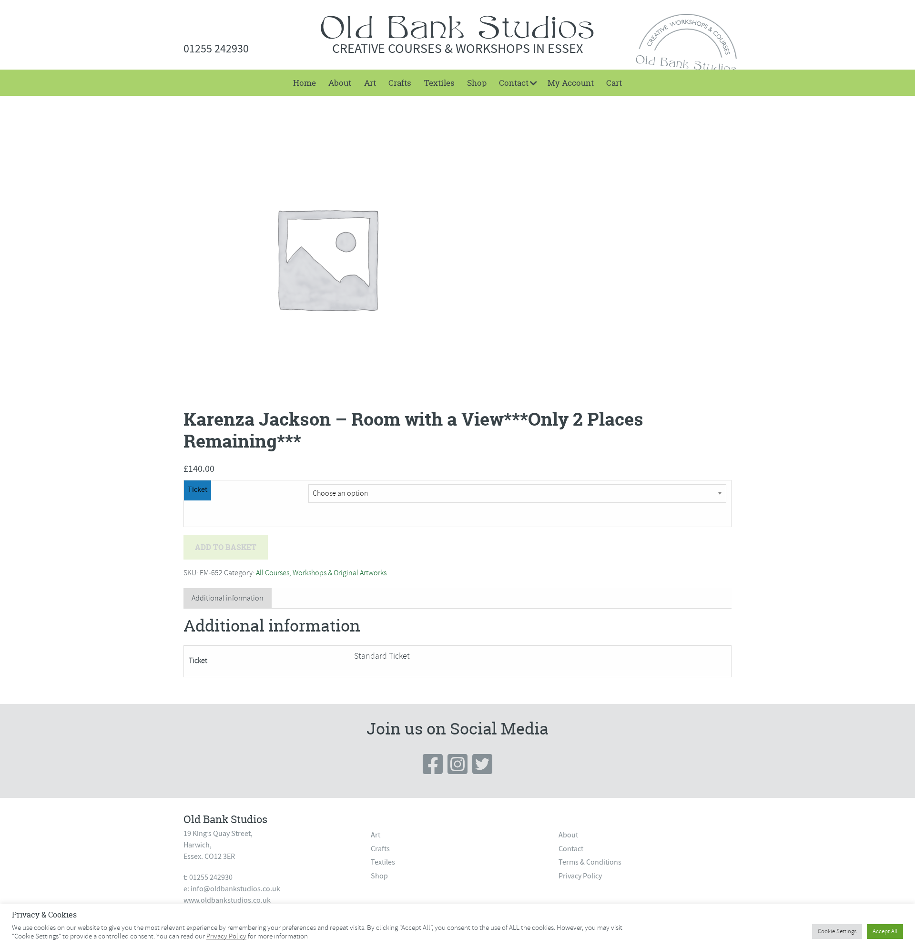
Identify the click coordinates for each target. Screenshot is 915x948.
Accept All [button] (885, 931)
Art (370, 82)
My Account (571, 82)
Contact (514, 82)
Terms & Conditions (590, 862)
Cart (614, 82)
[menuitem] (304, 83)
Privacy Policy (580, 876)
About (339, 82)
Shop (477, 82)
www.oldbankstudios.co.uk (227, 900)
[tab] (227, 598)
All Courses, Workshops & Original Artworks (321, 573)
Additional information (228, 598)
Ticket (197, 489)
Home (304, 82)
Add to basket (225, 547)
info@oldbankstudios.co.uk (235, 889)
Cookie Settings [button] (837, 931)
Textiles (439, 82)
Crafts (399, 82)
